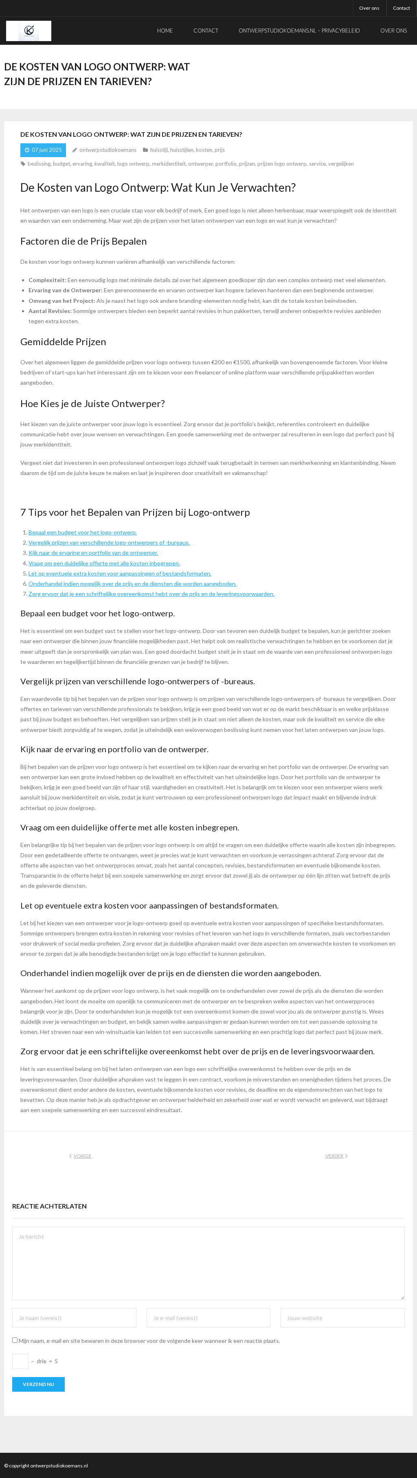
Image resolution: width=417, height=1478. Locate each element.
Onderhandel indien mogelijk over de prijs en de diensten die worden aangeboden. (133, 583)
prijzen (247, 163)
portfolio (226, 163)
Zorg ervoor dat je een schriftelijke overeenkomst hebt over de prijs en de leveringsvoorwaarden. (151, 593)
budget (61, 163)
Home (165, 30)
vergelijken (341, 163)
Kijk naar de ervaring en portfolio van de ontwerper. (93, 552)
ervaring (82, 163)
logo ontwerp (133, 163)
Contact (401, 8)
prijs (220, 150)
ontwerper (200, 163)
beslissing (39, 163)
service (317, 163)
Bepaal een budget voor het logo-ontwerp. (83, 532)
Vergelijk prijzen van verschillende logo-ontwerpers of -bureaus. (109, 542)
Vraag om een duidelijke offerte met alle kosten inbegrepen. (104, 563)
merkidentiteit (169, 163)
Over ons (369, 8)
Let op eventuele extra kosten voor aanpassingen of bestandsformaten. (120, 573)
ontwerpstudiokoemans (107, 150)
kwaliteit (104, 163)
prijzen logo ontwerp (282, 163)
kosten (204, 150)
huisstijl (159, 150)
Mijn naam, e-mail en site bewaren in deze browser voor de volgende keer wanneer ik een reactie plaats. (149, 1340)
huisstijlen (181, 150)
